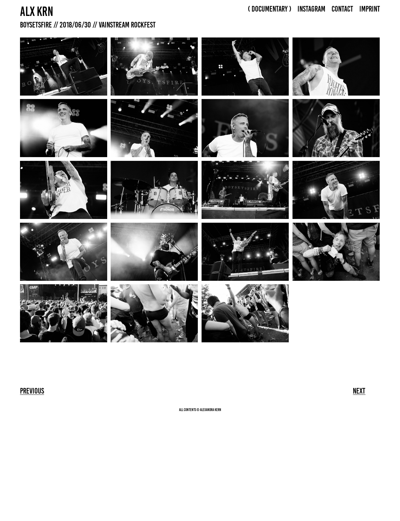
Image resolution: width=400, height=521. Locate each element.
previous (32, 390)
